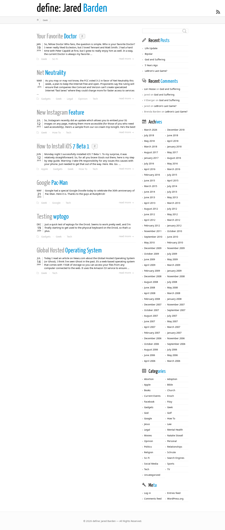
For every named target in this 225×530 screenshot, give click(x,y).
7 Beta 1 (63, 147)
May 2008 (172, 287)
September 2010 (153, 236)
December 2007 (152, 304)
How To (56, 132)
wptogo (53, 217)
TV (168, 469)
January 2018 (174, 146)
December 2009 (152, 248)
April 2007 (149, 326)
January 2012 (174, 225)
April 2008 (149, 293)
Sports (170, 463)
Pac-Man (52, 183)
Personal (172, 441)
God (146, 412)
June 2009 (149, 259)
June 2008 (149, 287)
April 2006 (149, 360)
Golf (169, 412)
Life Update (151, 48)
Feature (60, 113)
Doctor (57, 37)
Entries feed (174, 493)
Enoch (170, 395)
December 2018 (175, 129)
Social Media (151, 463)
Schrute (171, 452)
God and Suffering (155, 59)
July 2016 (149, 163)
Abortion (149, 379)
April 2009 (149, 264)
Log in (147, 493)
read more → (126, 58)
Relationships (174, 446)
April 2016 (149, 169)
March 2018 (150, 146)
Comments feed (153, 498)
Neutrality (52, 73)
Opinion (82, 98)
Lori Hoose (150, 89)
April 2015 (172, 180)
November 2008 (176, 276)
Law (169, 424)
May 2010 (149, 242)
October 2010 (174, 231)
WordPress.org (175, 498)
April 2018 (172, 140)
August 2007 (151, 315)
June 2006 (149, 355)
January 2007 (174, 332)
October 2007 (151, 310)
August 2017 (151, 152)
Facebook (149, 401)
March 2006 (173, 360)
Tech (95, 98)
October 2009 (151, 253)
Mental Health (175, 429)
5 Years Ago (151, 65)
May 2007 (172, 321)
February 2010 (175, 242)
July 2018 (149, 135)
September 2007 (176, 310)
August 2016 (174, 157)
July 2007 (172, 315)
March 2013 (173, 202)
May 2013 (172, 197)
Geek (44, 59)
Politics (148, 446)
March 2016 (173, 169)
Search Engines (175, 457)
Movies (148, 435)
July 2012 (172, 208)
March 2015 (150, 186)
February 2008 (152, 298)
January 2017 (151, 157)
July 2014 (172, 186)
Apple (44, 169)
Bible (170, 384)
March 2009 (173, 264)
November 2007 (176, 304)
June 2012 (149, 214)
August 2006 (151, 349)
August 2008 (151, 281)
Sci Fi (55, 59)
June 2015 (149, 180)
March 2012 (173, 219)
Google (56, 202)
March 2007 (173, 326)
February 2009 (152, 270)
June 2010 (172, 236)
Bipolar (149, 53)
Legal (70, 98)
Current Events (152, 395)
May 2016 (172, 163)
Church (171, 390)
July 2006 (172, 349)
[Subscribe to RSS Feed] (218, 12)
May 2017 (172, 152)
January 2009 (174, 270)
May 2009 (172, 259)
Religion (148, 452)
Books (147, 390)
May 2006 (172, 355)
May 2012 (172, 214)
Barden (72, 8)
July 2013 (172, 191)
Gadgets (46, 98)
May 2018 (149, 140)
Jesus (147, 424)
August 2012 (151, 208)
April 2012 (149, 219)
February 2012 (152, 225)
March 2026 (150, 129)
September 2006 (176, 343)
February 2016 (152, 174)
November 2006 (176, 338)
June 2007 (149, 321)
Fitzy (169, 401)
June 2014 (149, 191)
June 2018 (172, 135)
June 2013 (149, 197)
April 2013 (149, 202)
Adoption (172, 379)
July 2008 (172, 281)
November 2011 (153, 231)
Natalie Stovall (175, 435)
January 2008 (174, 298)
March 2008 (173, 293)
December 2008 (152, 276)
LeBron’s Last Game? (156, 70)
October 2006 (151, 343)
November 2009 (176, 248)
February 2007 (152, 332)
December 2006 (152, 338)
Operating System (69, 251)
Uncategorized (152, 474)
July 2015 (172, 174)
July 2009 (172, 253)
